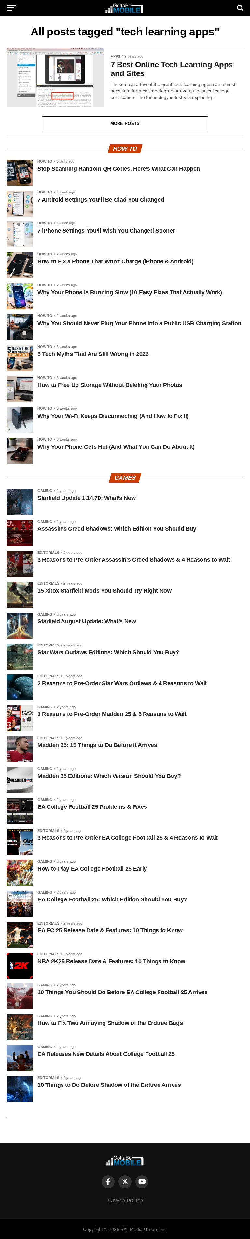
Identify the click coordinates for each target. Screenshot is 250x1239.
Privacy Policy (125, 1200)
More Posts (125, 123)
